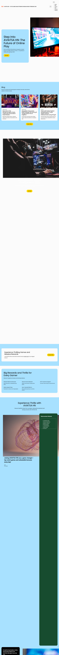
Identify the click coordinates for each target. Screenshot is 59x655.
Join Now (29, 191)
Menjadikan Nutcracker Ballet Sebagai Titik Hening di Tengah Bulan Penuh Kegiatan (29, 112)
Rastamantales (46, 424)
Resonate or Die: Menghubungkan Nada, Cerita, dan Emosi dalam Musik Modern (9, 112)
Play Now (6, 55)
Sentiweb (45, 428)
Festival (42, 109)
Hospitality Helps (46, 420)
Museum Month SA (46, 421)
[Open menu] (50, 6)
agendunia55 (5, 109)
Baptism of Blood (46, 423)
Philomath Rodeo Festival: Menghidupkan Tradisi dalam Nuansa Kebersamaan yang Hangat (48, 112)
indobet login (26, 356)
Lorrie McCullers (46, 425)
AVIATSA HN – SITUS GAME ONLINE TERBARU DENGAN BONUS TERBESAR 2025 (20, 6)
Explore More (29, 124)
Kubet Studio (45, 427)
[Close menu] (54, 2)
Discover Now (50, 354)
